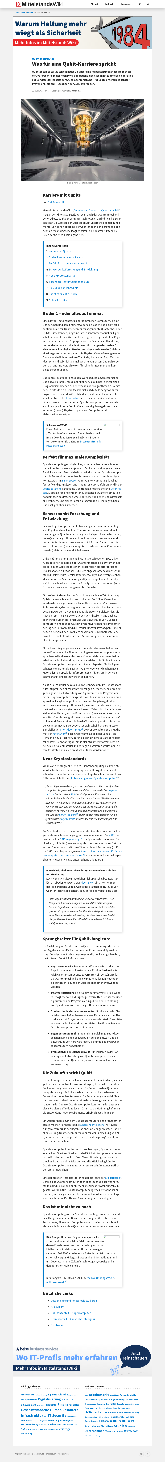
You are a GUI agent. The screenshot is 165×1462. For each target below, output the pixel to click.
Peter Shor (58, 734)
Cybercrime (31, 1399)
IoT (45, 1416)
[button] (148, 4)
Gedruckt (109, 4)
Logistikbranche (52, 489)
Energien (40, 1405)
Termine (131, 1426)
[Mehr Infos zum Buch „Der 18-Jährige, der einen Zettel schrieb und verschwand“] (82, 33)
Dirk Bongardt (56, 202)
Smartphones (92, 1426)
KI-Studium (57, 1307)
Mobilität (130, 1417)
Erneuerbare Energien (95, 1404)
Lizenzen (36, 1421)
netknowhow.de (55, 1282)
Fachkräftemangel (132, 1404)
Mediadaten (63, 1453)
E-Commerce (75, 1400)
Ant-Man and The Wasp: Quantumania (95, 210)
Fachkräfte (50, 1405)
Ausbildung (114, 1395)
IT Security (57, 1415)
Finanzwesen (69, 481)
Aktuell (94, 4)
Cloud (62, 1394)
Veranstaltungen (114, 1431)
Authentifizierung (41, 1395)
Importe (116, 1408)
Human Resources (64, 1410)
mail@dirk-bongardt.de (100, 1278)
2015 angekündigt (70, 839)
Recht (130, 1421)
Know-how (110, 1412)
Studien (120, 1426)
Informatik (72, 398)
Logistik (43, 1421)
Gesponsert (127, 4)
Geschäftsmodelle (35, 1410)
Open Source (41, 1425)
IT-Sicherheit (94, 1412)
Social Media (72, 1425)
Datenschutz (105, 1400)
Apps (86, 1395)
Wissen (30, 12)
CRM (22, 1400)
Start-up (35, 1429)
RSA (72, 794)
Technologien (53, 1430)
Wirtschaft (131, 1431)
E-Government (28, 1405)
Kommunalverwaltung (128, 1412)
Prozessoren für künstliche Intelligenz (73, 1319)
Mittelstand (104, 1417)
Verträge (65, 1429)
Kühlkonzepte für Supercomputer (71, 1313)
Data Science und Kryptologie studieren (74, 1301)
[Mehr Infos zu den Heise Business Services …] (82, 1360)
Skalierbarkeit (113, 1178)
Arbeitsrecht (27, 1394)
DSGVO (65, 1399)
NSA (111, 835)
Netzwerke (28, 1425)
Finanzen (89, 1408)
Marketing (53, 1420)
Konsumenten (72, 1416)
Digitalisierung (49, 1399)
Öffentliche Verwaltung (92, 1436)
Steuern (43, 1429)
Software (26, 1429)
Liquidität (26, 1420)
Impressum (51, 1453)
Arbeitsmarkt (99, 1394)
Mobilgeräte (117, 1417)
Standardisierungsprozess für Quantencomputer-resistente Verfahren (82, 854)
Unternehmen (94, 1431)
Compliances (71, 1395)
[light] (140, 4)
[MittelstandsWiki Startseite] (39, 4)
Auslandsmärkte (128, 1395)
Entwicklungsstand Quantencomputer (93, 778)
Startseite (20, 12)
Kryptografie (68, 819)
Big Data (52, 1394)
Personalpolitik (108, 1421)
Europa (111, 1404)
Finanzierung (68, 1404)
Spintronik (57, 1325)
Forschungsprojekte (103, 1408)
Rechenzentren (57, 1424)
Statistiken (107, 1426)
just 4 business (24, 1453)
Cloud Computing (92, 1399)
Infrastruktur (32, 1415)
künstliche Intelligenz (92, 1125)
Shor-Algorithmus (70, 730)
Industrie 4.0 (125, 1408)
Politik (122, 1421)
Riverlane (86, 883)
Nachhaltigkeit (66, 1421)
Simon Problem (67, 815)
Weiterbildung (26, 1434)
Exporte (120, 1404)
